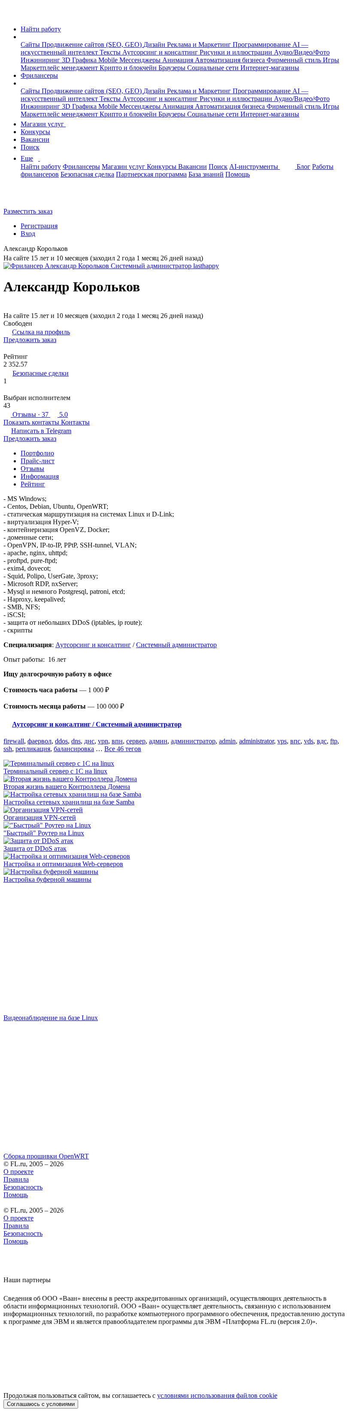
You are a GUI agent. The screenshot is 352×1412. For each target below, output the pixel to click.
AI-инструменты (254, 166)
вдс (322, 741)
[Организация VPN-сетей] (176, 810)
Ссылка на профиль (41, 332)
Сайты (31, 44)
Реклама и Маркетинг (200, 44)
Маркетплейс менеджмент (60, 67)
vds (308, 741)
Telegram (41, 430)
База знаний (206, 174)
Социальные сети (213, 67)
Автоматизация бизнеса (231, 60)
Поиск (30, 147)
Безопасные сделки (40, 373)
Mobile (108, 60)
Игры (331, 60)
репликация (32, 748)
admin (227, 741)
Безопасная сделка (87, 174)
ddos (61, 741)
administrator (256, 741)
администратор (193, 741)
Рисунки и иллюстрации (237, 52)
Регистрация (39, 225)
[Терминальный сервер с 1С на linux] (176, 763)
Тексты (111, 52)
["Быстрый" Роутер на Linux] (176, 825)
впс (295, 741)
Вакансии (35, 139)
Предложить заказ (29, 339)
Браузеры (172, 67)
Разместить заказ (27, 211)
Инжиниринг (41, 60)
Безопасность (22, 1187)
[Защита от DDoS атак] (176, 841)
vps (282, 741)
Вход (28, 233)
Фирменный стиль (295, 60)
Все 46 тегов (122, 748)
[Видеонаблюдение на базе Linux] (176, 948)
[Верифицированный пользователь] (74, 249)
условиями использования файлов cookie (217, 1395)
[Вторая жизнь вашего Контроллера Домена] (176, 779)
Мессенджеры (140, 60)
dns (76, 741)
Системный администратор (176, 644)
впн (117, 741)
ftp (333, 741)
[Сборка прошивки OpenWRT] (176, 1087)
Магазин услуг (43, 124)
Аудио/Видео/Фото (302, 52)
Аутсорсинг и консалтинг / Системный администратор (97, 724)
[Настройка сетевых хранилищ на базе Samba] (176, 794)
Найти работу (41, 29)
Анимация (178, 60)
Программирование (262, 44)
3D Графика (80, 60)
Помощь (237, 174)
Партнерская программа (151, 174)
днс (89, 741)
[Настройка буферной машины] (176, 872)
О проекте (18, 1171)
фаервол (39, 741)
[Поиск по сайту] (27, 196)
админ (158, 741)
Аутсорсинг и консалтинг (161, 52)
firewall (13, 741)
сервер (136, 741)
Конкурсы (35, 131)
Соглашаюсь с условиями (41, 1404)
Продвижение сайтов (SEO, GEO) (92, 44)
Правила (16, 1179)
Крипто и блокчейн (129, 67)
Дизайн (155, 44)
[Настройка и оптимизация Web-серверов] (176, 856)
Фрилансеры (39, 75)
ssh (7, 748)
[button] (23, 36)
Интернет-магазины (269, 67)
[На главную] (11, 14)
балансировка (74, 748)
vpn (103, 741)
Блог (303, 166)
